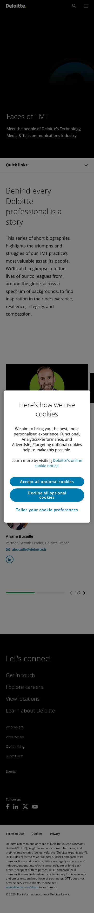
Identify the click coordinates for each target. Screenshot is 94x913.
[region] (47, 456)
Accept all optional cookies (47, 481)
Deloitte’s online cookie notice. (58, 463)
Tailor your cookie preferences (47, 509)
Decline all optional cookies (47, 495)
